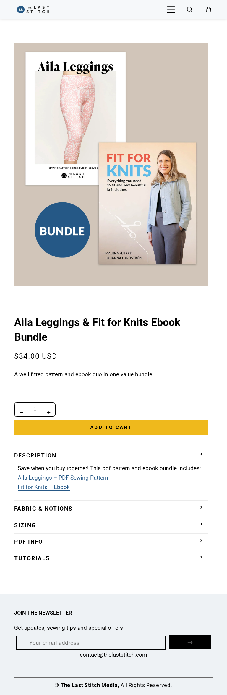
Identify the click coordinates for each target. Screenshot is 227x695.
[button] (171, 9)
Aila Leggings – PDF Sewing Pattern (63, 477)
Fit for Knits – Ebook (44, 487)
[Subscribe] (190, 642)
